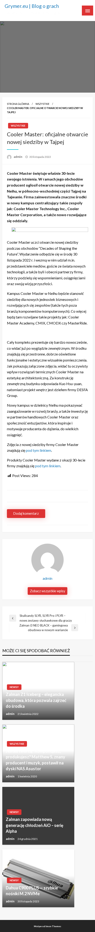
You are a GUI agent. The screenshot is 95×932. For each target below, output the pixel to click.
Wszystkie (42, 103)
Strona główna (18, 103)
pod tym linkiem (38, 450)
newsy (14, 687)
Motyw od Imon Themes (47, 926)
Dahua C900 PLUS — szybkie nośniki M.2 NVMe (32, 890)
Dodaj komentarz (26, 513)
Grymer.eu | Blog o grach (32, 6)
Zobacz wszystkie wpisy (47, 591)
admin (18, 157)
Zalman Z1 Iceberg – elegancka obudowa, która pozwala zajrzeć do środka (36, 700)
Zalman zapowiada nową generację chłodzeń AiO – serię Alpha (34, 825)
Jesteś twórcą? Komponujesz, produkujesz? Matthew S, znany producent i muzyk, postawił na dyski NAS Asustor (35, 759)
